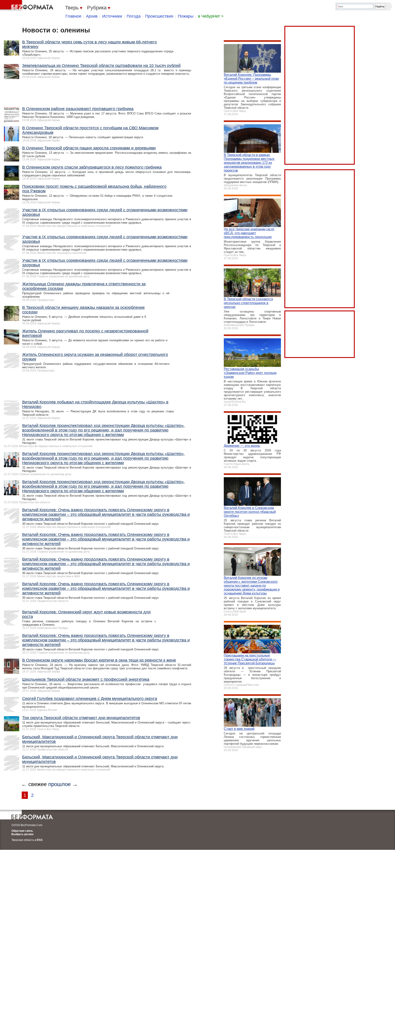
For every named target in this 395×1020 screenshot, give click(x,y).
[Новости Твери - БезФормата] (27, 5)
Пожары (185, 16)
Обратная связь (22, 830)
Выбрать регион (22, 834)
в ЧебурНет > (211, 16)
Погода (134, 16)
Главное (73, 16)
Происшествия (159, 16)
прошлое (59, 784)
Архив (92, 16)
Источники (112, 16)
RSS (40, 840)
